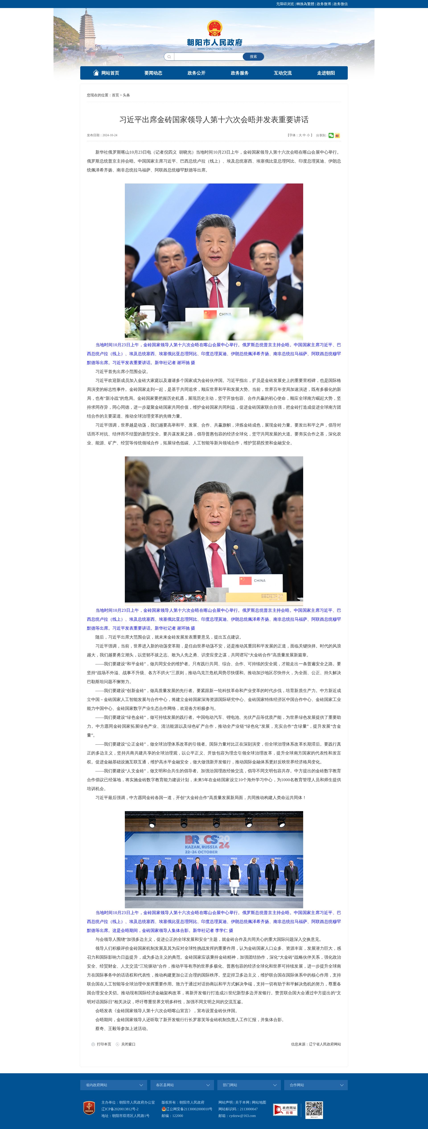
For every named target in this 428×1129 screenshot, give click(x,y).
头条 (126, 95)
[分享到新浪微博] (337, 135)
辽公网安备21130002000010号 (189, 1109)
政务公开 (197, 72)
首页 (115, 95)
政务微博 (324, 4)
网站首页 (110, 72)
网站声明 (225, 1102)
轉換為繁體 (305, 4)
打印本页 (104, 1044)
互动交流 (283, 72)
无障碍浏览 (285, 4)
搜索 (253, 56)
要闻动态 (153, 72)
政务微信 (340, 4)
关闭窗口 (128, 1044)
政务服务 (240, 72)
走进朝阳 (326, 72)
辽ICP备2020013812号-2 (119, 1109)
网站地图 (259, 1102)
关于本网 (242, 1102)
